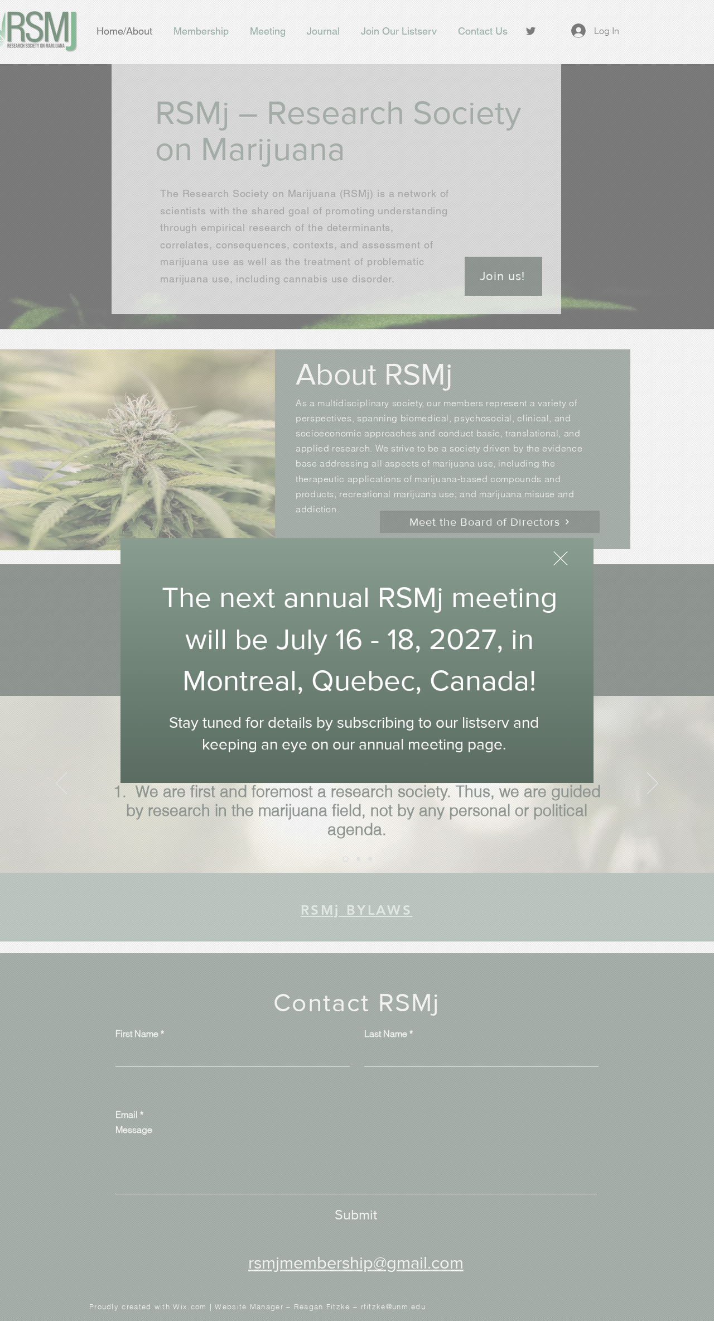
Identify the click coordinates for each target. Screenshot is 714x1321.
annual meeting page (431, 744)
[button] (560, 558)
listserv (485, 722)
